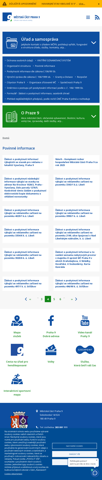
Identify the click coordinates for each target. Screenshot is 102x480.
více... (82, 3)
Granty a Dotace (64, 76)
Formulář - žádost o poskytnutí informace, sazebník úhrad (38, 93)
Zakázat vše (74, 454)
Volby (51, 361)
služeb (17, 336)
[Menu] (88, 16)
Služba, (85, 361)
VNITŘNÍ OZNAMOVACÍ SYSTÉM (54, 60)
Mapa (17, 332)
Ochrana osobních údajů (20, 60)
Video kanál (85, 332)
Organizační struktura (19, 65)
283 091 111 (61, 427)
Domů (5, 137)
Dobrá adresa (51, 336)
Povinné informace (45, 65)
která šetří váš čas (85, 365)
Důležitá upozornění (22, 3)
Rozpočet (82, 76)
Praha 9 (51, 332)
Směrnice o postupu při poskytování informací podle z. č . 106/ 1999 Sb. (45, 87)
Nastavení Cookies (74, 446)
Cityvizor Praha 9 (16, 82)
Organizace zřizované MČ (42, 82)
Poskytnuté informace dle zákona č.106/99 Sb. (31, 71)
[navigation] (51, 43)
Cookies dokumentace (13, 474)
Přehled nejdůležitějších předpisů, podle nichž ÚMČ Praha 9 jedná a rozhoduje (48, 98)
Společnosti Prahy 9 (70, 82)
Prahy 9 (85, 336)
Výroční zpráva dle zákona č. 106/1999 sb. (29, 76)
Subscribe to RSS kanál (97, 17)
